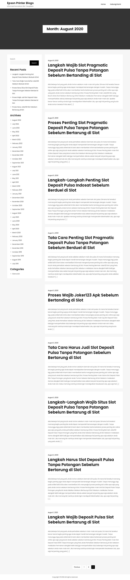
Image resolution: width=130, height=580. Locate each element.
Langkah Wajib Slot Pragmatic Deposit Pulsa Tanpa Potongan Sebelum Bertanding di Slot (78, 70)
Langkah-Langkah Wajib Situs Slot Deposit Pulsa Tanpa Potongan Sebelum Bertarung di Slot (82, 407)
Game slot (16, 274)
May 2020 (15, 225)
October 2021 (17, 159)
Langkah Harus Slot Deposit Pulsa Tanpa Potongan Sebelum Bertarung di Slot (81, 464)
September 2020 (18, 209)
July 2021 (15, 171)
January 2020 (17, 240)
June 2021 (15, 174)
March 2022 (16, 139)
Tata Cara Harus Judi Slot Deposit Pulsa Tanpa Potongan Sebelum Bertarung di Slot (81, 352)
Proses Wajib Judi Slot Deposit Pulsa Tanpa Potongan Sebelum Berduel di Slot (25, 100)
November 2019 (17, 248)
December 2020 (18, 198)
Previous (77, 567)
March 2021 (16, 186)
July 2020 (15, 217)
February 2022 (17, 143)
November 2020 (18, 202)
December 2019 (17, 244)
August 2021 (16, 167)
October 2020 (17, 205)
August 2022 (16, 120)
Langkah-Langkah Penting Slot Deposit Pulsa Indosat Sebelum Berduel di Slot (78, 185)
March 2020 (16, 233)
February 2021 (17, 190)
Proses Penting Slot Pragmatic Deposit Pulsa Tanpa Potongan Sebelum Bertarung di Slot (78, 127)
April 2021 (15, 182)
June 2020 (16, 221)
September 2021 (18, 163)
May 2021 (15, 178)
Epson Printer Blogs (20, 3)
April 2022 (15, 136)
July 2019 (15, 264)
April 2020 (15, 229)
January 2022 (17, 147)
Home (103, 4)
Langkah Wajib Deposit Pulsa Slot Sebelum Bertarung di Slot (81, 519)
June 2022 (16, 128)
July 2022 (15, 124)
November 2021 (17, 155)
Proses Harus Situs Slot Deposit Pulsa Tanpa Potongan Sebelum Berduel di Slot (25, 91)
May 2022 (15, 132)
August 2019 (16, 260)
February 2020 (17, 236)
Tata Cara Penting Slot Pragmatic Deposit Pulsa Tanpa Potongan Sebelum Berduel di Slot (81, 242)
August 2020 (16, 213)
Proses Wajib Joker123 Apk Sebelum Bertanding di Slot (83, 297)
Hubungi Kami (115, 4)
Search (12, 59)
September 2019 (18, 256)
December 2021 (17, 151)
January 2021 (16, 194)
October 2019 (17, 252)
